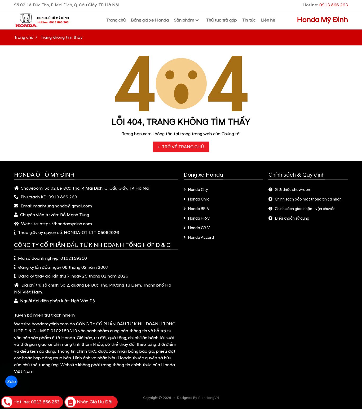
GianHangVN (208, 398)
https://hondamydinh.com (66, 224)
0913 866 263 (62, 197)
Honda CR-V (199, 228)
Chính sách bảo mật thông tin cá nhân (308, 199)
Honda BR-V (199, 209)
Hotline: (325, 5)
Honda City (198, 190)
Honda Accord (201, 237)
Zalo (11, 381)
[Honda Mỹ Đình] (49, 20)
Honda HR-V (199, 218)
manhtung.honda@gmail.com (62, 206)
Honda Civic (198, 199)
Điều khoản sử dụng (292, 218)
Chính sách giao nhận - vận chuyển (305, 209)
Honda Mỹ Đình (322, 19)
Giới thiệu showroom (293, 190)
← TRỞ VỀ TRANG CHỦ (181, 147)
